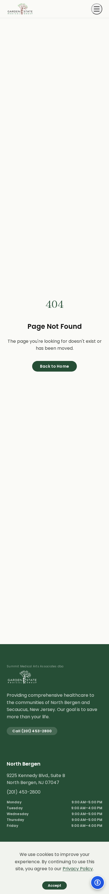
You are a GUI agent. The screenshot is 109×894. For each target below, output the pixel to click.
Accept (54, 885)
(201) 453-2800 (24, 792)
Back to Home (54, 366)
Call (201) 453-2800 (32, 731)
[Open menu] (96, 9)
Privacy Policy (78, 868)
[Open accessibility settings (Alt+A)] (98, 883)
